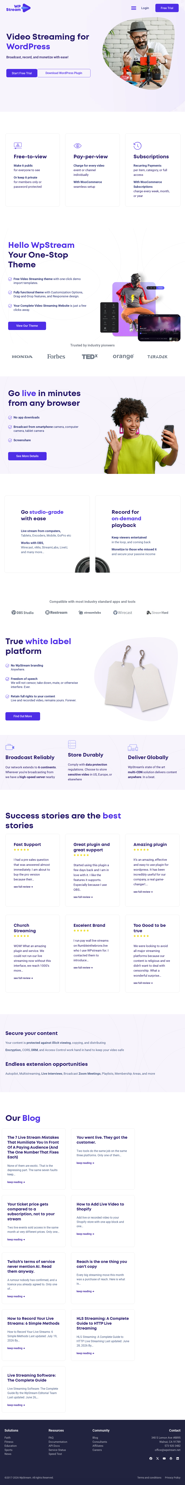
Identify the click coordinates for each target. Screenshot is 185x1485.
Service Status (57, 1450)
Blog (95, 1437)
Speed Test (55, 1454)
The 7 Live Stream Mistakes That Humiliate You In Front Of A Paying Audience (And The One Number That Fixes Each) (33, 1147)
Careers (97, 1450)
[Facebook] (151, 1458)
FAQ (51, 1437)
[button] (134, 8)
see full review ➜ (23, 886)
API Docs (54, 1445)
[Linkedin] (177, 1458)
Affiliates (97, 1445)
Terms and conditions (149, 1477)
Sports (8, 1450)
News (8, 1454)
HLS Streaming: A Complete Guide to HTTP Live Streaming (103, 1323)
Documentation (58, 1441)
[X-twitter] (157, 1458)
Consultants (99, 1441)
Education (11, 1445)
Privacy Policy (172, 1477)
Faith (7, 1437)
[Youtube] (164, 1458)
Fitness (9, 1441)
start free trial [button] (22, 73)
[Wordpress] (171, 1458)
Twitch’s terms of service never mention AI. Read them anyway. (31, 1267)
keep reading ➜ (16, 1182)
